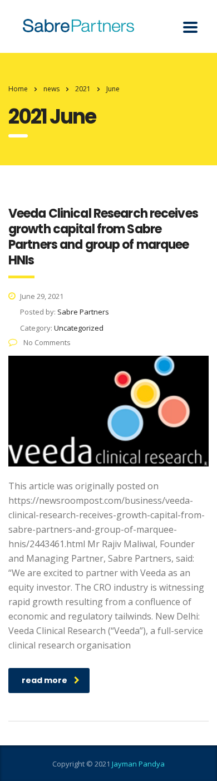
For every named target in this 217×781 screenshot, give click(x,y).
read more (44, 680)
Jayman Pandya (138, 764)
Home (18, 89)
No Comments (46, 342)
